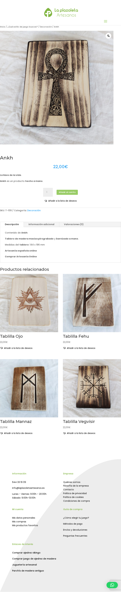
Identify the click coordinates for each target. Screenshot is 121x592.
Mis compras (19, 521)
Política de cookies (73, 497)
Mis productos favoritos (25, 525)
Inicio (2, 26)
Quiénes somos (71, 482)
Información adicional (41, 224)
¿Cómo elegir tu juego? (76, 517)
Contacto (68, 489)
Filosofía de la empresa (76, 485)
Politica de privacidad (75, 493)
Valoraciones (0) (74, 224)
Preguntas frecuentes (75, 535)
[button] (60, 201)
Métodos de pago (73, 523)
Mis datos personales (23, 517)
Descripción (12, 224)
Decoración (46, 26)
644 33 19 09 (19, 482)
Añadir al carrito (67, 192)
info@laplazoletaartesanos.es (28, 488)
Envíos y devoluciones (75, 529)
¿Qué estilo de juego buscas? (22, 26)
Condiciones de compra (76, 500)
